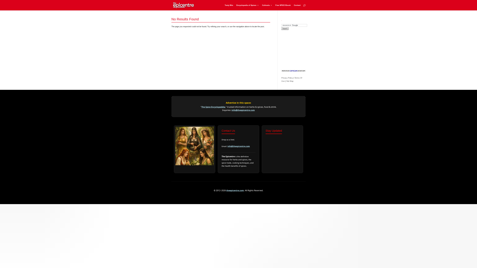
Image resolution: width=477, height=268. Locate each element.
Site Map (289, 81)
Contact (297, 5)
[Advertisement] (300, 49)
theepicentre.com (235, 190)
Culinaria (266, 5)
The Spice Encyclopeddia (213, 107)
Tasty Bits (229, 5)
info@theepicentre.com (243, 110)
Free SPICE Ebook (283, 5)
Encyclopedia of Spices (246, 5)
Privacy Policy (287, 78)
